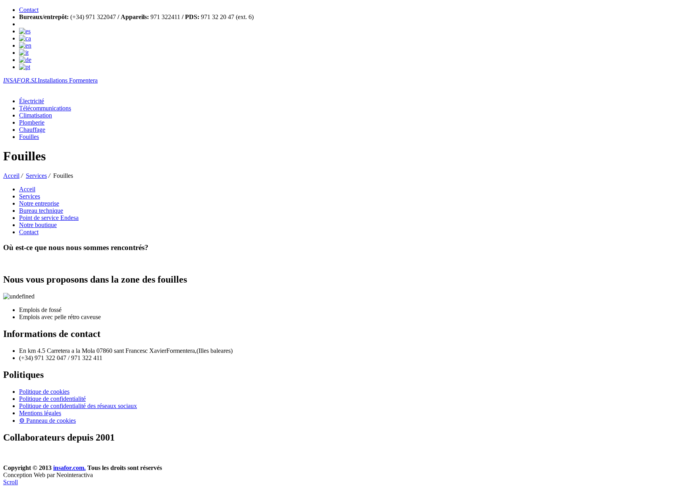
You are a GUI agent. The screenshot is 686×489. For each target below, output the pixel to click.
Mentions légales (40, 413)
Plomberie (31, 122)
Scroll (10, 482)
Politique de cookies (44, 391)
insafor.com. (69, 467)
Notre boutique (38, 224)
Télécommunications (45, 108)
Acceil (11, 175)
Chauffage (32, 129)
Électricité (31, 101)
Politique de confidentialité (52, 398)
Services (36, 175)
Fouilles (29, 136)
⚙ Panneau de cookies (47, 420)
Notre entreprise (39, 203)
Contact (29, 9)
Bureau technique (41, 210)
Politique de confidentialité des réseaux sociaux (78, 405)
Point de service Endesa (49, 217)
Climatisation (35, 115)
